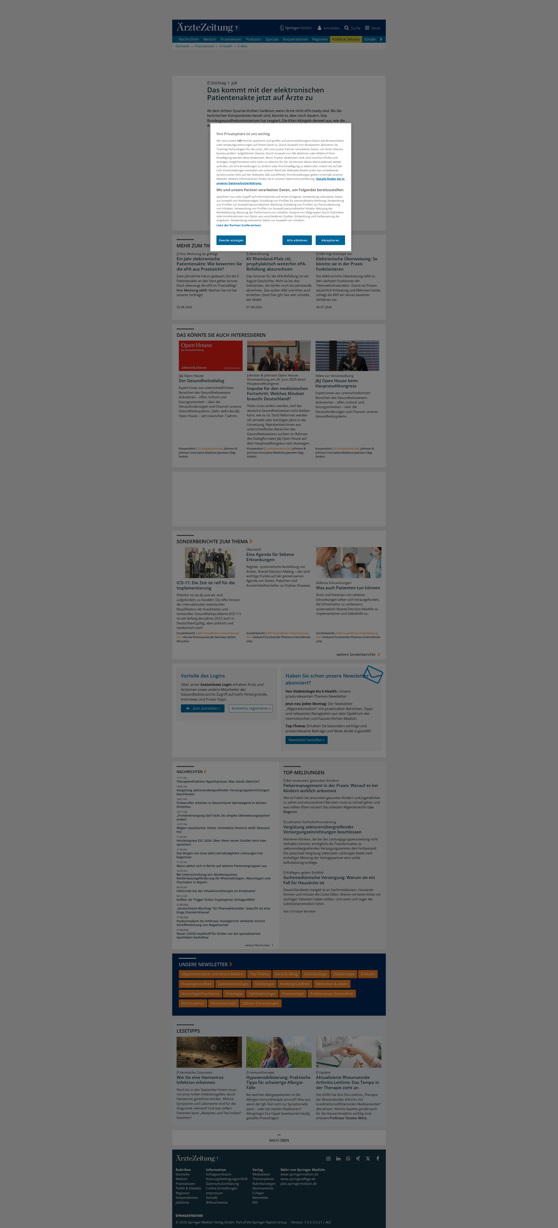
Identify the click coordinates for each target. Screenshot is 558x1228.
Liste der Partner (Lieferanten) (238, 225)
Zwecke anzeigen (231, 240)
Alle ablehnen (297, 240)
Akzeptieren (330, 240)
